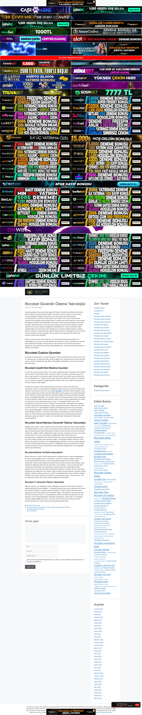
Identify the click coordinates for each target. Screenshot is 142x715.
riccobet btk (109, 451)
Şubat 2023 (98, 690)
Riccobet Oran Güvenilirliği (102, 333)
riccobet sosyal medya (111, 552)
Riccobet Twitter (108, 568)
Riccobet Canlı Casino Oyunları (104, 461)
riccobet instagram (100, 510)
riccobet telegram (111, 561)
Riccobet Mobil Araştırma (102, 322)
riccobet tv (97, 563)
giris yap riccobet (31, 507)
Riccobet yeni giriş (102, 574)
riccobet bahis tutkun (98, 444)
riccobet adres (106, 426)
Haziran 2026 (98, 609)
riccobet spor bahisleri (100, 554)
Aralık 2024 (98, 628)
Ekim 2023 (97, 667)
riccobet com (100, 479)
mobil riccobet (112, 423)
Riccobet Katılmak (32, 510)
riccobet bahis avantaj (110, 433)
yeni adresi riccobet (100, 590)
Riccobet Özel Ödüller (101, 372)
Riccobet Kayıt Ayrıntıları (102, 369)
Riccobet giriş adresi (104, 495)
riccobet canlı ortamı (98, 463)
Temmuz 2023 (99, 676)
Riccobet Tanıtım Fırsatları (102, 338)
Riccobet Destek (111, 479)
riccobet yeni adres (110, 570)
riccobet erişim (98, 484)
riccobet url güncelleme (99, 570)
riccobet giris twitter (102, 489)
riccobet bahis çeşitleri (108, 444)
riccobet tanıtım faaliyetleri (99, 561)
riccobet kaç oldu (109, 514)
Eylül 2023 (97, 670)
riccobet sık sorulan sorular (99, 558)
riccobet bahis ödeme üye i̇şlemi (100, 446)
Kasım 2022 (98, 698)
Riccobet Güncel (109, 498)
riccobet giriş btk (97, 498)
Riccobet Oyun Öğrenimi (102, 358)
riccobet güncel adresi (102, 503)
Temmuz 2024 (99, 642)
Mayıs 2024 (98, 648)
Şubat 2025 (98, 623)
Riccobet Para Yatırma (100, 531)
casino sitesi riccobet (101, 412)
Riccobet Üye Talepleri (101, 336)
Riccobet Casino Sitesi (103, 474)
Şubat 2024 (98, 656)
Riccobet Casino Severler (102, 319)
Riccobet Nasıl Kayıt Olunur (103, 529)
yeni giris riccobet (102, 593)
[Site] (35, 100)
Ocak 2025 (97, 625)
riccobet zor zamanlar (98, 577)
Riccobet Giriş (98, 310)
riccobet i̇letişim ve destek (99, 512)
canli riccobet (99, 410)
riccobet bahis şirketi (100, 448)
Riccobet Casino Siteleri (101, 470)
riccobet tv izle (98, 568)
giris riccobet (98, 417)
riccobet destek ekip (98, 481)
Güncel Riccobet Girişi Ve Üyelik (35, 509)
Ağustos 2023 (98, 673)
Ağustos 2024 (98, 639)
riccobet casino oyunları (43, 507)
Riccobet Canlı (100, 456)
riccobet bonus (100, 451)
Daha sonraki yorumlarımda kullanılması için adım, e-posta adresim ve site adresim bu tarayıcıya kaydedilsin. (55, 561)
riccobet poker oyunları (109, 536)
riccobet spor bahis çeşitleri (100, 556)
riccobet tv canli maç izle (104, 565)
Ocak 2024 (97, 659)
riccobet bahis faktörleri (99, 435)
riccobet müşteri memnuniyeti (100, 527)
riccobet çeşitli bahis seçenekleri (101, 579)
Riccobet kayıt (110, 512)
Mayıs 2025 (98, 620)
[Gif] (71, 138)
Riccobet (97, 313)
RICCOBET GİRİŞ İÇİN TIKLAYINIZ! (71, 58)
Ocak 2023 (97, 692)
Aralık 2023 (98, 662)
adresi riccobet (99, 406)
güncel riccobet (101, 420)
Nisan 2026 (98, 611)
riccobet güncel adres (102, 501)
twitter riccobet (100, 588)
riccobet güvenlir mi (100, 508)
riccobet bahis (99, 433)
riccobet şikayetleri (98, 586)
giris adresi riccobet (102, 415)
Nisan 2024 (98, 651)
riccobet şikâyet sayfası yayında (109, 586)
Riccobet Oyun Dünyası (101, 327)
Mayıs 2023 (98, 681)
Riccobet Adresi (99, 308)
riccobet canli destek (103, 454)
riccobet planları (111, 533)
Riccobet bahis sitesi (102, 439)
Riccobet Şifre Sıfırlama (101, 355)
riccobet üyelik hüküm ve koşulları (101, 584)
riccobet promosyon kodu (104, 545)
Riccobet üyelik (101, 581)
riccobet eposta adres (108, 481)
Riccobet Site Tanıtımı (101, 350)
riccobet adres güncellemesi (102, 428)
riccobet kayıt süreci (98, 514)
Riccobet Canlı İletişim (101, 324)
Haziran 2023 (98, 679)
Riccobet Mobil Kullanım (102, 375)
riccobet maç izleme (102, 519)
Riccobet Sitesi (100, 552)
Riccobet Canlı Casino (102, 459)
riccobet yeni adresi (100, 572)
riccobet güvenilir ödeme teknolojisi (60, 507)
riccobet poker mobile (98, 536)
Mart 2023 (97, 687)
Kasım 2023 (98, 665)
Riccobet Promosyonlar (33, 505)
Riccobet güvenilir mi (101, 505)
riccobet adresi (100, 430)
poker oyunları (97, 425)
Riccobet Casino (108, 463)
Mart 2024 (97, 653)
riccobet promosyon (101, 540)
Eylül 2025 (97, 614)
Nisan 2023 (98, 684)
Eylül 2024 (97, 637)
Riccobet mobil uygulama (101, 521)
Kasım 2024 (98, 631)
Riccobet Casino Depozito (102, 347)
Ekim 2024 (97, 634)
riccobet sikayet (101, 549)
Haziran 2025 (98, 617)
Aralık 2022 (97, 695)
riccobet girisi (100, 486)
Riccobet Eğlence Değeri (102, 364)
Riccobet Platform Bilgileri (102, 316)
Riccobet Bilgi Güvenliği (101, 330)
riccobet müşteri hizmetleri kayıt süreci (102, 525)
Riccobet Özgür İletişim (101, 361)
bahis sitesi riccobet (100, 408)
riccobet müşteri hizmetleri (102, 523)
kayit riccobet (100, 423)
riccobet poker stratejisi (99, 538)
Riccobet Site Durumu (101, 344)
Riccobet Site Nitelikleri (101, 352)
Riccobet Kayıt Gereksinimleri (103, 341)
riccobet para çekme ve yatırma (100, 533)
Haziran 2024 (98, 645)
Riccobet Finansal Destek (102, 366)
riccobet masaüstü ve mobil (100, 516)
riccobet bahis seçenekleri (110, 435)
